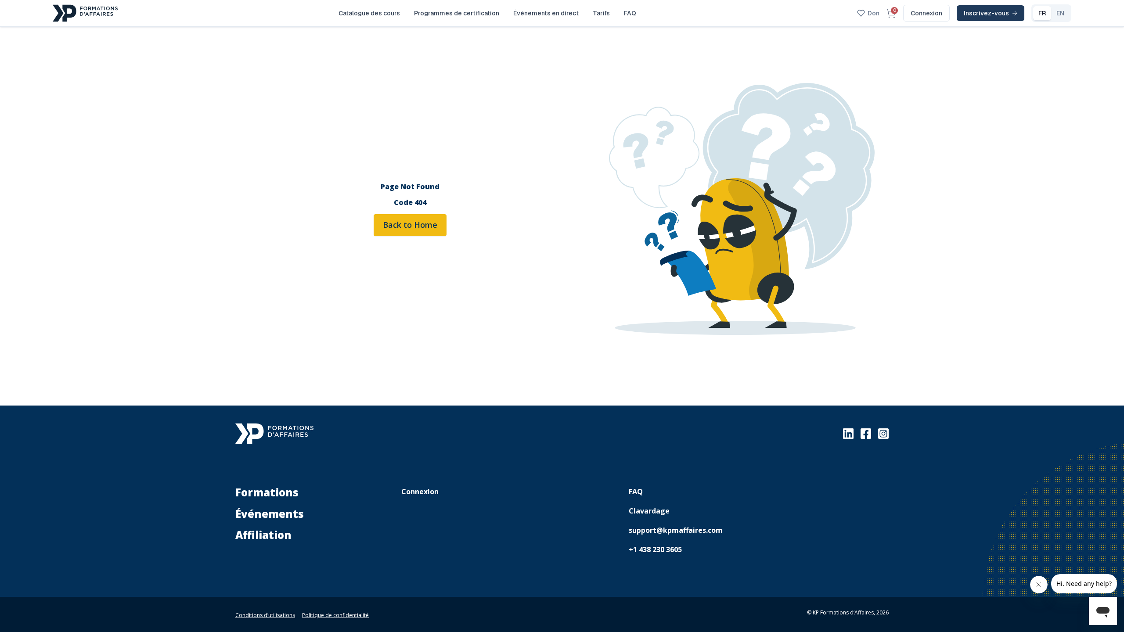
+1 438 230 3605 (655, 549)
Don (873, 13)
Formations (267, 492)
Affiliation (263, 535)
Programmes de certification (456, 13)
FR (1042, 13)
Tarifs (601, 13)
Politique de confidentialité (335, 615)
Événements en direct (546, 13)
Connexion (926, 13)
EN (1060, 13)
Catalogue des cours (369, 13)
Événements (269, 513)
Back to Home (410, 224)
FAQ (630, 13)
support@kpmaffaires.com (676, 530)
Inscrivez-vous (986, 13)
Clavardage (649, 511)
